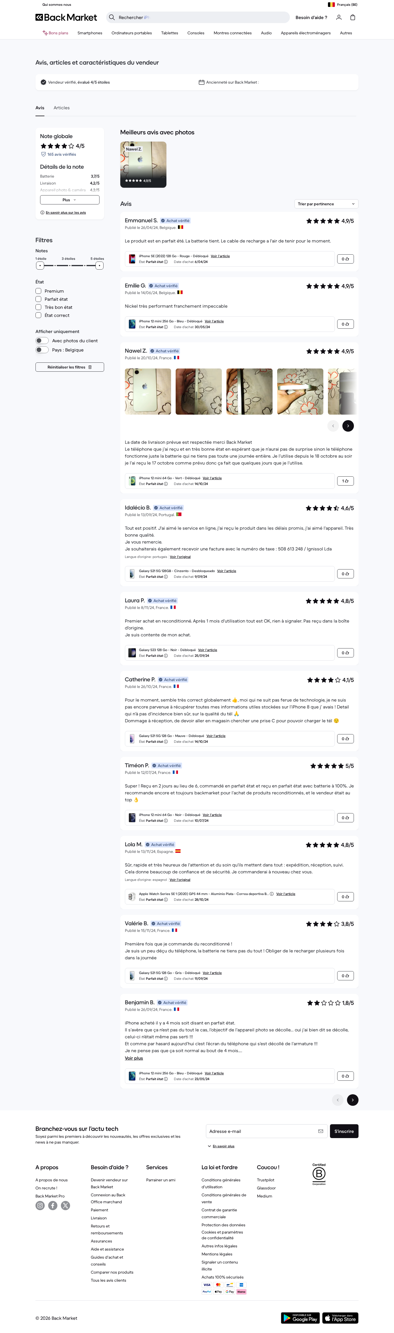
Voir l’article (220, 256)
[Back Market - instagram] (40, 1205)
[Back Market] (66, 17)
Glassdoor (266, 1188)
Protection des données (223, 1224)
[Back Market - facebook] (52, 1205)
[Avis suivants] (353, 1100)
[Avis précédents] (338, 1100)
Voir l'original (180, 556)
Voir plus (134, 1058)
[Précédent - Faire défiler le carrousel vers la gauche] (333, 426)
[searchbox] (203, 17)
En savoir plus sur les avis (66, 212)
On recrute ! (46, 1188)
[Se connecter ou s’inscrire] (339, 17)
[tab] (39, 107)
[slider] (40, 266)
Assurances (101, 1241)
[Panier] (353, 17)
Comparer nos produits (112, 1272)
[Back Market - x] (65, 1205)
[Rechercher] (112, 17)
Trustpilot (265, 1179)
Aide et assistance (107, 1249)
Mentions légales (217, 1254)
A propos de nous (51, 1179)
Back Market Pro (50, 1196)
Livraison (99, 1218)
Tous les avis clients (108, 1280)
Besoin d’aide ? (311, 17)
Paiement (99, 1209)
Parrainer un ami (160, 1179)
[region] (239, 165)
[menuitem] (90, 33)
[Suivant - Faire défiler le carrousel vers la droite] (348, 426)
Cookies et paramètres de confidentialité (222, 1234)
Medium (264, 1196)
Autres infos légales (219, 1246)
